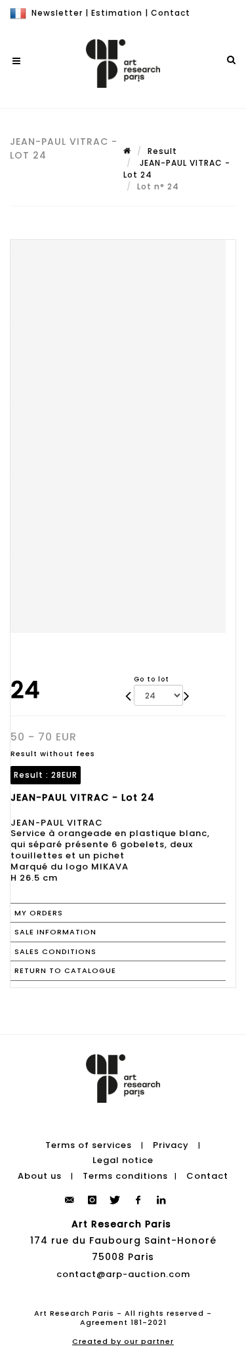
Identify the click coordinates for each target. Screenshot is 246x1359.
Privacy (171, 1145)
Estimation (116, 12)
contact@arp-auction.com (123, 1274)
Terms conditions (125, 1176)
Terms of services (88, 1145)
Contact (170, 12)
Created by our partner (123, 1341)
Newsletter (57, 12)
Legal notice (123, 1160)
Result (162, 151)
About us (40, 1176)
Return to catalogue (65, 970)
